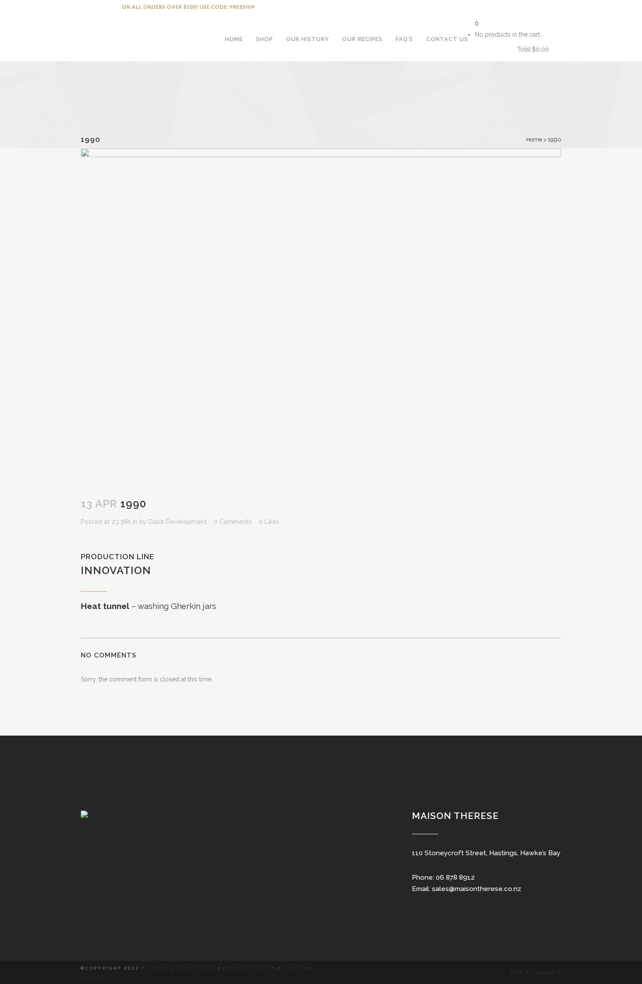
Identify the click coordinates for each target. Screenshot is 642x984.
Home (534, 139)
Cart (493, 49)
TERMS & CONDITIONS (181, 967)
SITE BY (523, 972)
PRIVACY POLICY (249, 967)
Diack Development (177, 521)
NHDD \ (549, 972)
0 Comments (233, 521)
